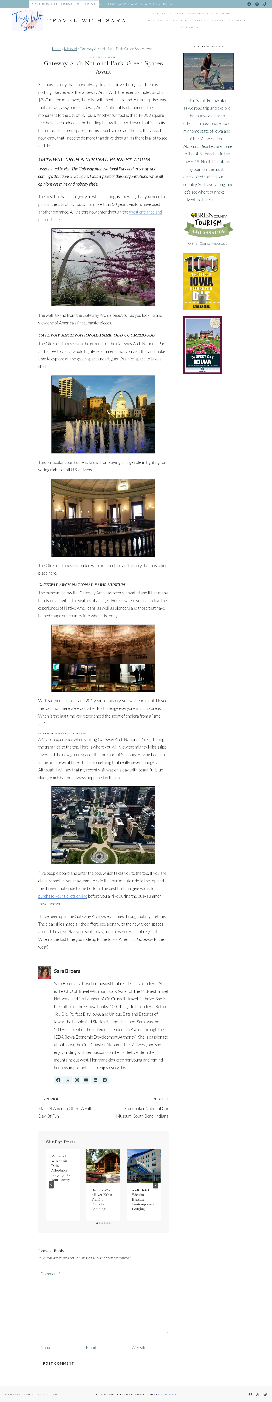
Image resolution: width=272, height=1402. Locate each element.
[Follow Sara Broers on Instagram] (77, 1080)
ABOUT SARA (159, 14)
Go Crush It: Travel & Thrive (64, 4)
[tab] (97, 1223)
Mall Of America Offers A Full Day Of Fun (64, 1108)
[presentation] (103, 1166)
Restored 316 (167, 1394)
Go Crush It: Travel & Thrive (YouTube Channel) (172, 20)
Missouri (111, 57)
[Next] (155, 1184)
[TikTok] (264, 4)
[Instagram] (257, 4)
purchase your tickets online (62, 896)
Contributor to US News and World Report (200, 14)
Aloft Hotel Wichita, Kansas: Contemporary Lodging (143, 1199)
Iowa (55, 1394)
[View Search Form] (258, 20)
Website (138, 1347)
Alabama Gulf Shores (19, 1394)
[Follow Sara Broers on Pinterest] (104, 1080)
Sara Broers (67, 971)
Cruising (42, 1394)
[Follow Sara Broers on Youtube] (86, 1080)
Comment (50, 1273)
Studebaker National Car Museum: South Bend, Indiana (142, 1108)
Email (91, 1347)
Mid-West (96, 57)
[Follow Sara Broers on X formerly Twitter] (67, 1080)
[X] (258, 1394)
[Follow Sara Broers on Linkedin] (95, 1080)
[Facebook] (249, 4)
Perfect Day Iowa (164, 4)
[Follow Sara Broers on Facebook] (58, 1080)
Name (45, 1347)
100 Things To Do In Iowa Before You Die (131, 4)
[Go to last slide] (51, 1184)
